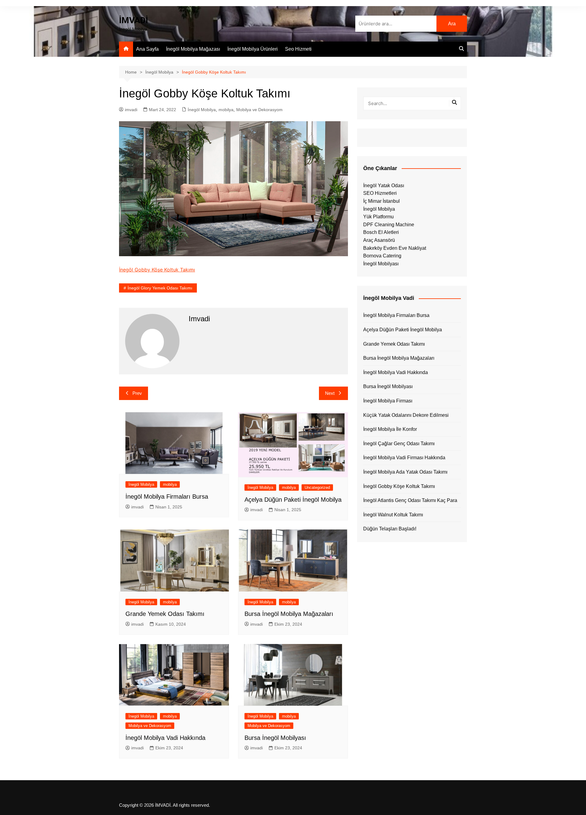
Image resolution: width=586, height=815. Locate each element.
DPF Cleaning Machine (388, 224)
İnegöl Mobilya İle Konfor (390, 429)
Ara (452, 23)
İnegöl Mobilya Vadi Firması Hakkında (404, 457)
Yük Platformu (378, 216)
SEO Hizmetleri (380, 193)
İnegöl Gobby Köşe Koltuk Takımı (157, 270)
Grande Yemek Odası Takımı (164, 613)
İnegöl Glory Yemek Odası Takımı (160, 288)
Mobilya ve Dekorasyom (259, 109)
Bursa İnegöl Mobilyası (275, 737)
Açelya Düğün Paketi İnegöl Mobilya (293, 499)
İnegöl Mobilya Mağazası (193, 49)
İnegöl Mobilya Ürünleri (252, 49)
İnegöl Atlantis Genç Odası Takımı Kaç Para (410, 500)
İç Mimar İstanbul (381, 201)
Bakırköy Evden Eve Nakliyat (394, 248)
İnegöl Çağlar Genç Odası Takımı (399, 443)
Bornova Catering (382, 255)
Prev (137, 393)
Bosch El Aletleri (381, 232)
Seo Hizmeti (298, 49)
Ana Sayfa (147, 49)
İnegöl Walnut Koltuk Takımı (393, 514)
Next (330, 393)
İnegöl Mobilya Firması (387, 400)
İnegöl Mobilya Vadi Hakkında (165, 737)
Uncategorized (317, 487)
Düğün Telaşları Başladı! (389, 528)
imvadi (131, 109)
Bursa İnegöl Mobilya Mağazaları (288, 613)
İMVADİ (133, 20)
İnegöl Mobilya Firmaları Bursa (166, 496)
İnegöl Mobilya (202, 109)
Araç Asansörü (379, 240)
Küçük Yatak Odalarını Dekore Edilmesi (406, 415)
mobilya (226, 109)
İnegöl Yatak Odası (383, 185)
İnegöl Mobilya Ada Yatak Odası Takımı (405, 472)
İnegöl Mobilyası (381, 263)
